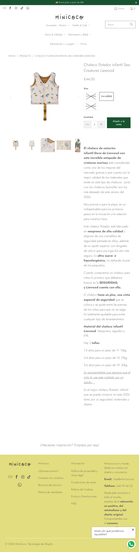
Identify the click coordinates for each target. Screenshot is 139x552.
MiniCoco (20, 544)
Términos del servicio (50, 485)
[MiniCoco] (69, 17)
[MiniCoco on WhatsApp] (27, 8)
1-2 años (91, 96)
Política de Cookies (82, 489)
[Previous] (11, 97)
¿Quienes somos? (48, 471)
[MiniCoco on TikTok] (22, 8)
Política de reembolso (50, 492)
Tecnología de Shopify (40, 544)
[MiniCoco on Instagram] (16, 8)
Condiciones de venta (83, 482)
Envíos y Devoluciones (83, 496)
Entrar (121, 8)
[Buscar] (131, 24)
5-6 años (91, 106)
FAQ (73, 503)
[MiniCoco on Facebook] (10, 8)
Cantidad (88, 117)
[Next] (78, 97)
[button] (64, 25)
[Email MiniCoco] (4, 8)
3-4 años (106, 96)
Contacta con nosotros (50, 478)
